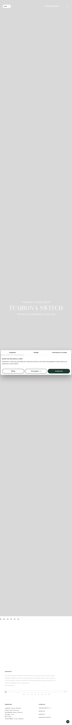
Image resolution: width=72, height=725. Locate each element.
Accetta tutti (59, 371)
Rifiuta (13, 371)
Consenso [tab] (12, 352)
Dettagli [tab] (36, 352)
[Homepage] (52, 6)
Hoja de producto (44, 708)
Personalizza (35, 371)
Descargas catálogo (45, 717)
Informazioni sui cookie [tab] (59, 352)
